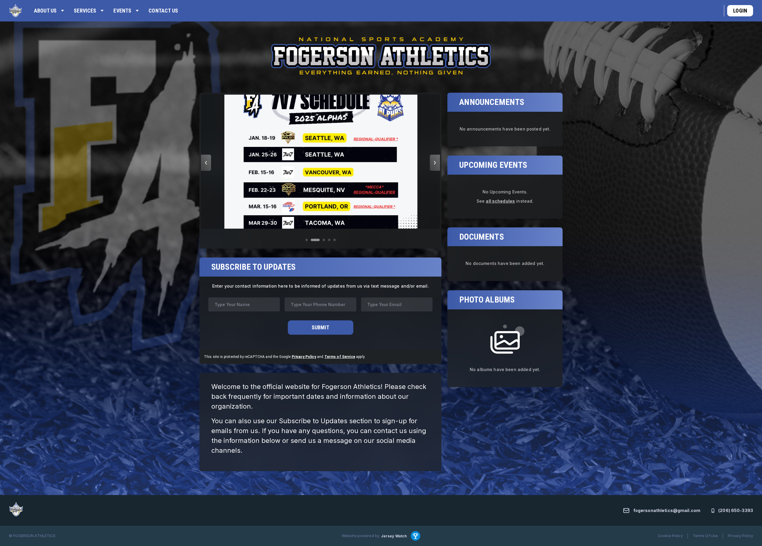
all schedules (500, 200)
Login (740, 10)
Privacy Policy (304, 357)
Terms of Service (339, 357)
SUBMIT (320, 327)
